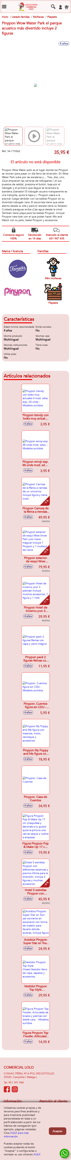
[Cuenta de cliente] (60, 7)
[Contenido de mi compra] (67, 7)
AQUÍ (37, 1154)
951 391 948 (16, 1082)
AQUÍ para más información (16, 1134)
